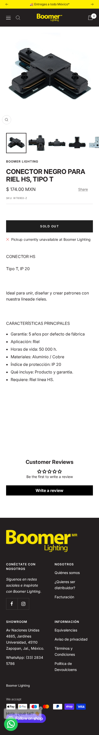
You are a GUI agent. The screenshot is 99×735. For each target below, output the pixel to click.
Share (83, 189)
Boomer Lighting (22, 161)
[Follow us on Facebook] (12, 603)
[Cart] (90, 17)
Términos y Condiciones (65, 651)
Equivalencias (66, 630)
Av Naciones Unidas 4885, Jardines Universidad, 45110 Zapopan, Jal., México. (25, 639)
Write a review (49, 490)
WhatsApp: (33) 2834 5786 (24, 660)
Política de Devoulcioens (66, 666)
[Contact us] (11, 724)
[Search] (18, 17)
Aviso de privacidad (71, 639)
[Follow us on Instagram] (23, 603)
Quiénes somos (67, 572)
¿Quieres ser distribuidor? (65, 585)
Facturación (64, 597)
